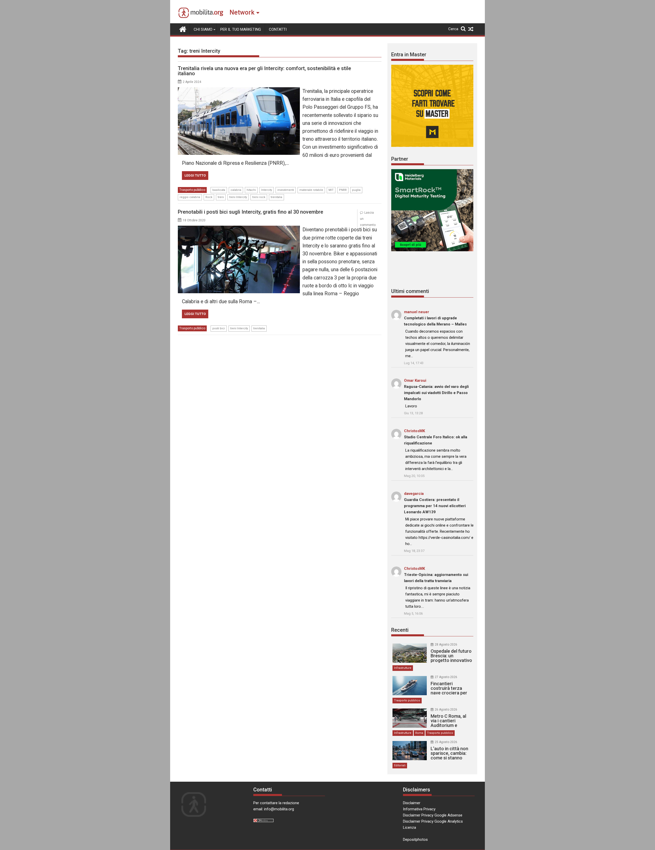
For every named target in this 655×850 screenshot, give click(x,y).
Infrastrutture (402, 668)
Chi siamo (203, 29)
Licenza (409, 827)
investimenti (285, 190)
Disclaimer (411, 803)
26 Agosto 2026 (446, 709)
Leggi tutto (195, 175)
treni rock (258, 197)
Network (242, 12)
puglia (356, 190)
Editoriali (400, 765)
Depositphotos (415, 839)
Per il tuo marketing (240, 29)
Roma (419, 733)
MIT (331, 190)
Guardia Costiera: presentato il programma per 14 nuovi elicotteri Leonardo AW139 (435, 505)
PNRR (343, 190)
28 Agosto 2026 (446, 644)
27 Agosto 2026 (446, 677)
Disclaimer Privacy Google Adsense (432, 815)
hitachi (251, 190)
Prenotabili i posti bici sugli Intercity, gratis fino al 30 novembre (250, 212)
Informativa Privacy (419, 809)
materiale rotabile (311, 190)
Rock (208, 197)
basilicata (218, 190)
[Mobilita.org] (183, 28)
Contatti (278, 29)
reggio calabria (190, 197)
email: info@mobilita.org (273, 809)
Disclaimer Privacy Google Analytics (433, 821)
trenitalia (276, 197)
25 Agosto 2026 (446, 742)
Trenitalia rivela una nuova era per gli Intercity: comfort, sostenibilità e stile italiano (264, 71)
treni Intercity (238, 197)
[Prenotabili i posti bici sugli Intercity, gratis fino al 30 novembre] (239, 228)
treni (221, 197)
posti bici (218, 328)
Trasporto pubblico (192, 190)
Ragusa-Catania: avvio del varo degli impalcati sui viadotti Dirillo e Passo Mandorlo (436, 392)
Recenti (400, 630)
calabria (236, 190)
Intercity (266, 190)
